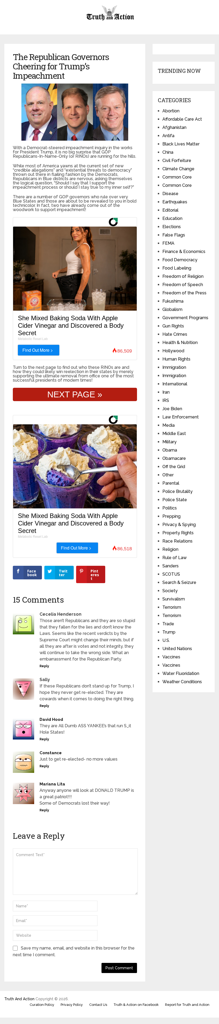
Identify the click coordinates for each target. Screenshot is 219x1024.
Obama (169, 450)
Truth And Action (19, 999)
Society (170, 590)
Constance (51, 752)
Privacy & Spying (179, 524)
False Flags (173, 235)
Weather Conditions (182, 681)
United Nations (177, 648)
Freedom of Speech (182, 284)
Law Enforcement (180, 417)
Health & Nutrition (180, 342)
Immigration (174, 367)
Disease (170, 193)
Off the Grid (173, 466)
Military (169, 441)
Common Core (177, 177)
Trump (168, 632)
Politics (169, 508)
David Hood (51, 719)
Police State (174, 499)
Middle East (174, 433)
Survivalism (173, 599)
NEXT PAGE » (74, 394)
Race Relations (177, 541)
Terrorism (171, 607)
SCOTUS (171, 574)
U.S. (166, 640)
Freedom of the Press (184, 292)
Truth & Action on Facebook (136, 1005)
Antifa (168, 135)
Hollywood (173, 350)
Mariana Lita (52, 784)
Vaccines (171, 656)
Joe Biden (172, 408)
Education (172, 218)
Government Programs (185, 317)
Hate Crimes (174, 334)
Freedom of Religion (183, 276)
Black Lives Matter (181, 144)
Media (168, 425)
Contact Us (98, 1005)
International (174, 383)
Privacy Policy (72, 1005)
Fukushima (172, 301)
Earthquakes (174, 201)
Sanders (170, 565)
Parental (170, 483)
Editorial (170, 210)
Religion (170, 549)
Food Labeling (176, 268)
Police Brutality (177, 491)
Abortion (170, 110)
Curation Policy (42, 1005)
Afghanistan (174, 127)
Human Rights (176, 359)
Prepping (171, 516)
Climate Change (178, 168)
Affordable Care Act (182, 119)
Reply (44, 666)
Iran (166, 392)
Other (168, 474)
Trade (168, 623)
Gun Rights (173, 326)
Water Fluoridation (180, 673)
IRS (165, 400)
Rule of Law (174, 557)
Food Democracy (179, 259)
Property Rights (178, 532)
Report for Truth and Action (187, 1005)
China (167, 152)
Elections (171, 226)
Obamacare (174, 458)
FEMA (168, 243)
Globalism (172, 309)
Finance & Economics (183, 251)
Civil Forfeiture (176, 160)
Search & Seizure (179, 582)
